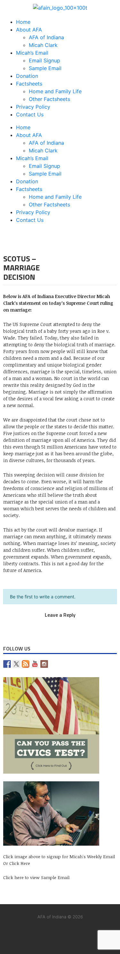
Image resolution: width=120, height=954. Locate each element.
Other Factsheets (49, 99)
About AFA (29, 29)
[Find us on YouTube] (35, 664)
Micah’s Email (32, 53)
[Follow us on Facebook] (7, 664)
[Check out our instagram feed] (44, 664)
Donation (27, 76)
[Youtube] (72, 934)
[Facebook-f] (48, 934)
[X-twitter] (23, 934)
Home (23, 22)
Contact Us (30, 114)
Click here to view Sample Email (36, 877)
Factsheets (29, 83)
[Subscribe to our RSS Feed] (25, 664)
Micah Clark (43, 45)
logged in (52, 621)
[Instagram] (97, 934)
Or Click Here (16, 863)
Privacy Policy (33, 107)
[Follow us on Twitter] (16, 664)
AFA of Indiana (46, 37)
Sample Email (45, 68)
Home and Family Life (55, 91)
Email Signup (44, 60)
